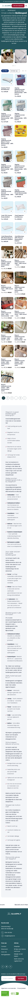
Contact (3, 946)
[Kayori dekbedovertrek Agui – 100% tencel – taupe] (21, 252)
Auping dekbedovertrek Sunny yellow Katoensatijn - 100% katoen (21, 167)
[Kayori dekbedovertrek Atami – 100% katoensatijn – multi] (7, 376)
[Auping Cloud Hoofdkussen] (7, 80)
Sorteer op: (14, 71)
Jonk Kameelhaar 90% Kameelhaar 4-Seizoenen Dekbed (7, 237)
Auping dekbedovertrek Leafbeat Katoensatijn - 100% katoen (21, 116)
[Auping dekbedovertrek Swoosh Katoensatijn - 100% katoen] (7, 182)
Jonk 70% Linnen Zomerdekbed (6, 216)
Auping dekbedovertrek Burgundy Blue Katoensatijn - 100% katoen (21, 91)
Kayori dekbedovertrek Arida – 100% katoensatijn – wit (20, 337)
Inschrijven (21, 978)
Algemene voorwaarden (8, 988)
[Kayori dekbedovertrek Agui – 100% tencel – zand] (7, 278)
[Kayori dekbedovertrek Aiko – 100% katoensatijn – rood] (7, 303)
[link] (7, 56)
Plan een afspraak (18, 5)
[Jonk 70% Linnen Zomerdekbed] (7, 207)
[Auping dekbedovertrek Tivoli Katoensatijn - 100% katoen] (21, 182)
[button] (15, 66)
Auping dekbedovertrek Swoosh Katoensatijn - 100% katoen (7, 193)
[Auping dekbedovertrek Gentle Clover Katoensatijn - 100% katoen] (7, 105)
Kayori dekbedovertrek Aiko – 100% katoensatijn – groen (20, 289)
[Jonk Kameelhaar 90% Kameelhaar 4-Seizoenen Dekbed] (7, 228)
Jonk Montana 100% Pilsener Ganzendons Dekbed (19, 238)
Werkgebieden (5, 954)
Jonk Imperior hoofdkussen (19, 216)
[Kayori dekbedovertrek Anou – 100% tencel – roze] (21, 303)
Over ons (4, 952)
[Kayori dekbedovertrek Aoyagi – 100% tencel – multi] (7, 327)
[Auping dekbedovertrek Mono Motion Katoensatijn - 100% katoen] (7, 156)
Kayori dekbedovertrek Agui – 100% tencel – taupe (20, 262)
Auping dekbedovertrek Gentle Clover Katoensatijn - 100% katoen (7, 116)
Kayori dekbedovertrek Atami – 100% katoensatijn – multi (6, 387)
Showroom (4, 949)
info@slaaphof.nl (10, 936)
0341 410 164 (8, 932)
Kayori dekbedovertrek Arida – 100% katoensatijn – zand (6, 362)
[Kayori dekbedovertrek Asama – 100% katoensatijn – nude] (21, 351)
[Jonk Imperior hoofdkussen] (21, 207)
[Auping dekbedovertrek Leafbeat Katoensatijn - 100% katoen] (21, 105)
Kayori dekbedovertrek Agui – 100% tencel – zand (7, 288)
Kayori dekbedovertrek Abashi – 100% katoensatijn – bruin (6, 263)
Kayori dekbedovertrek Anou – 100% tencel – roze (21, 313)
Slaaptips (17, 946)
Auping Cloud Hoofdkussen (5, 88)
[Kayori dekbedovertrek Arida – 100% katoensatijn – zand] (7, 351)
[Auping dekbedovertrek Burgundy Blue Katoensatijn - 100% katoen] (21, 80)
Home (3, 10)
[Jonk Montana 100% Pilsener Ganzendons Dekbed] (21, 228)
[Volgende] (24, 398)
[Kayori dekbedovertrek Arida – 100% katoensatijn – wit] (21, 327)
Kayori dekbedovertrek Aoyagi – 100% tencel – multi (6, 337)
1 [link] (3, 398)
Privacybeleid (21, 988)
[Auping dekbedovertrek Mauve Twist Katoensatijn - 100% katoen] (7, 131)
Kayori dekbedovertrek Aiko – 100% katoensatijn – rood (7, 313)
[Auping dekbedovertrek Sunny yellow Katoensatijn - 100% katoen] (21, 156)
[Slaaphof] (6, 5)
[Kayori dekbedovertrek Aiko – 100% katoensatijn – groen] (21, 278)
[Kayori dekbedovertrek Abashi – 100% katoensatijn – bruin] (7, 252)
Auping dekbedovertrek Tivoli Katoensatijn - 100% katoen (21, 192)
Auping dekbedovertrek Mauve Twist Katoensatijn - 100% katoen (7, 142)
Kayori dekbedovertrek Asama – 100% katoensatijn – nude (20, 362)
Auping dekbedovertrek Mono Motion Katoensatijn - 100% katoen (7, 167)
